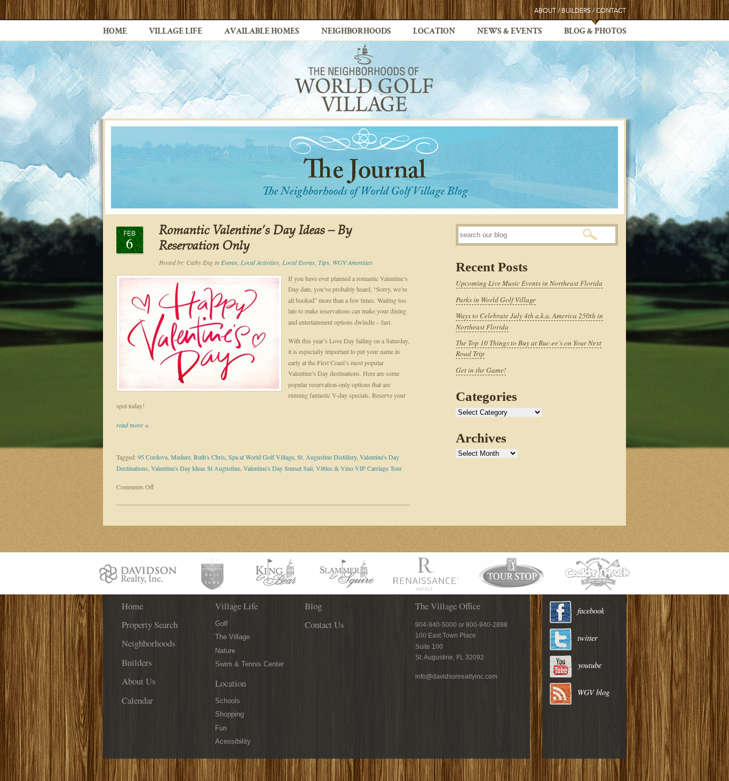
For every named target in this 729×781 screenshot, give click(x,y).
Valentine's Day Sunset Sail (278, 468)
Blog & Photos (595, 32)
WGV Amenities (352, 262)
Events (229, 262)
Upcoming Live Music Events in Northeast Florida (529, 283)
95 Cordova (153, 457)
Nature (225, 651)
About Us (139, 681)
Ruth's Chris (209, 457)
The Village (232, 637)
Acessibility (233, 741)
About (545, 11)
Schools (227, 701)
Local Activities (260, 262)
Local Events (298, 262)
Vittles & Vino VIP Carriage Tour (359, 468)
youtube (589, 665)
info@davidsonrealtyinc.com (456, 676)
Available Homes (261, 32)
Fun (221, 728)
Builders (576, 11)
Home (115, 32)
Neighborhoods (356, 32)
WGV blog (593, 692)
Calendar (137, 700)
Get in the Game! (481, 370)
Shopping (229, 714)
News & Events (509, 32)
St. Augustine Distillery (326, 457)
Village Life (175, 32)
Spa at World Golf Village (261, 457)
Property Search (150, 624)
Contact (611, 11)
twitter (587, 638)
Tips (323, 262)
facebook (590, 611)
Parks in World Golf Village (496, 299)
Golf (221, 623)
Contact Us (324, 624)
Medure (181, 457)
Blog (313, 606)
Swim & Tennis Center (249, 664)
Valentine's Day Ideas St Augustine (195, 468)
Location (434, 32)
